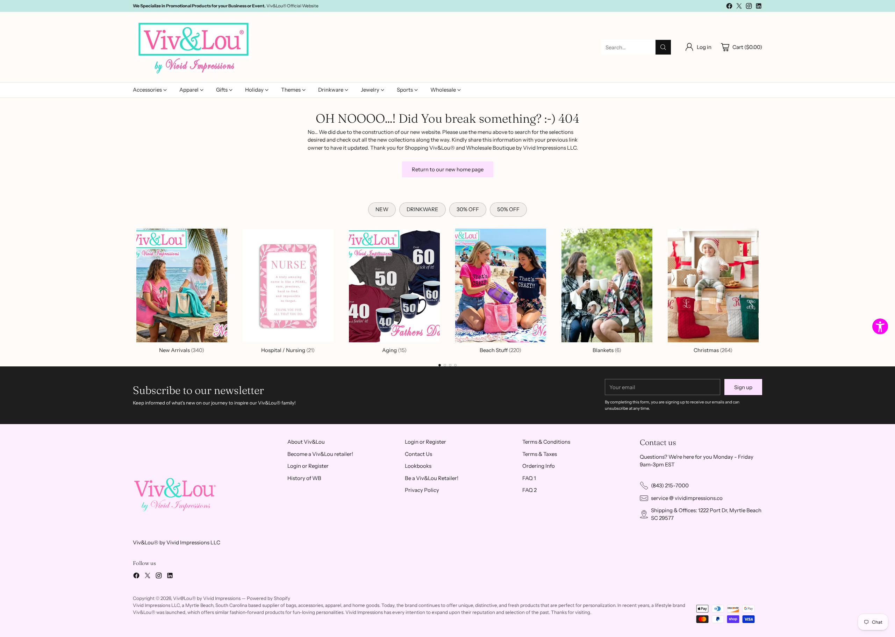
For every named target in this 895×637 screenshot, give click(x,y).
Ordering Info (538, 466)
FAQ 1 (529, 478)
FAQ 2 (529, 490)
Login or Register (308, 466)
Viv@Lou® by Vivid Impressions (207, 598)
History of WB (304, 478)
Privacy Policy (422, 490)
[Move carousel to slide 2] (445, 365)
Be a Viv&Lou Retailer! (431, 478)
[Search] (663, 47)
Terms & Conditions (546, 441)
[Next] (762, 290)
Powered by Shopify (268, 598)
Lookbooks (418, 466)
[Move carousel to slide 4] (455, 365)
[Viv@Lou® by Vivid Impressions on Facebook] (729, 7)
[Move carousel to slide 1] (439, 365)
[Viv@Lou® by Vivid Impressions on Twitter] (739, 7)
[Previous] (133, 290)
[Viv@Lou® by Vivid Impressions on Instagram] (748, 7)
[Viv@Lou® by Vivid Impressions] (194, 47)
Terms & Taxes (539, 454)
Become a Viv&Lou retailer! (320, 454)
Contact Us (418, 454)
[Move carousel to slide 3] (450, 365)
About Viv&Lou (306, 441)
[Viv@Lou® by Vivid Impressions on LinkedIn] (758, 7)
